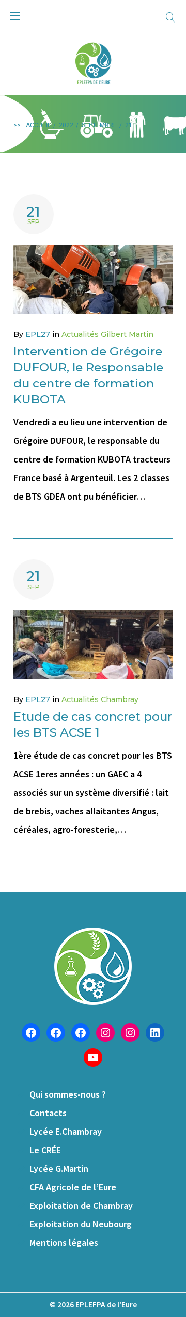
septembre (99, 125)
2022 (66, 125)
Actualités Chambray (99, 699)
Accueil (38, 125)
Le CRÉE (45, 1150)
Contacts (48, 1113)
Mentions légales (63, 1242)
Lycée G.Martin (58, 1168)
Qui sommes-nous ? (67, 1094)
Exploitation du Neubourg (80, 1224)
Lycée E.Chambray (65, 1131)
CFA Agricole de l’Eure (72, 1187)
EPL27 (37, 334)
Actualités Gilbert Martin (107, 334)
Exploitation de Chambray (81, 1205)
